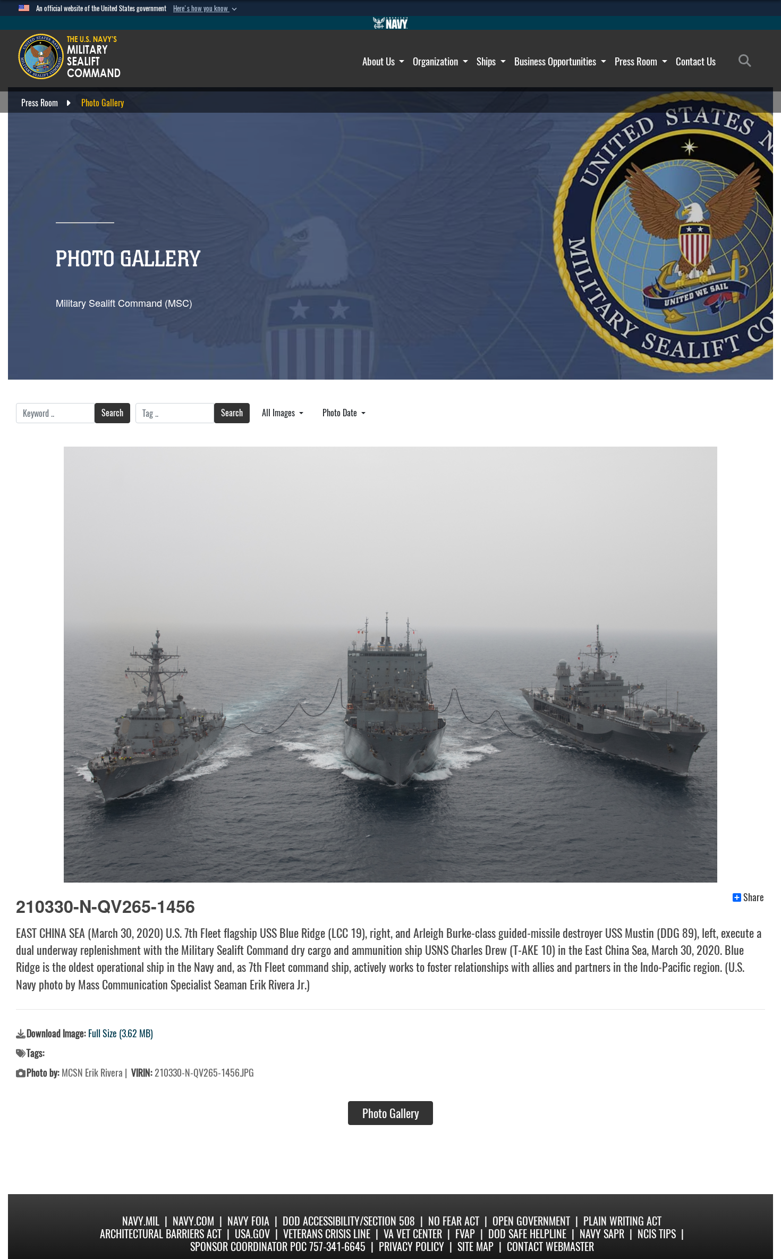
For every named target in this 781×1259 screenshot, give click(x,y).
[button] (206, 8)
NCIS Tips (657, 1234)
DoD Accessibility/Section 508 (349, 1221)
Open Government (531, 1221)
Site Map (475, 1246)
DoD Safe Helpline (527, 1234)
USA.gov (252, 1234)
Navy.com (193, 1221)
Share (753, 897)
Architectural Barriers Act (161, 1234)
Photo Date (340, 412)
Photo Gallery (390, 1113)
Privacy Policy (411, 1246)
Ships (487, 61)
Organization (436, 61)
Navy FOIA (248, 1221)
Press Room (637, 61)
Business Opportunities (556, 61)
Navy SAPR (602, 1234)
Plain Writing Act (622, 1221)
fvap (465, 1234)
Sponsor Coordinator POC (248, 1246)
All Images (279, 412)
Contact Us (696, 61)
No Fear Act (453, 1221)
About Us (379, 61)
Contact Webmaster (550, 1246)
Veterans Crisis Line (326, 1234)
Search (112, 412)
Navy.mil (140, 1221)
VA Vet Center (413, 1234)
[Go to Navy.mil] (390, 23)
